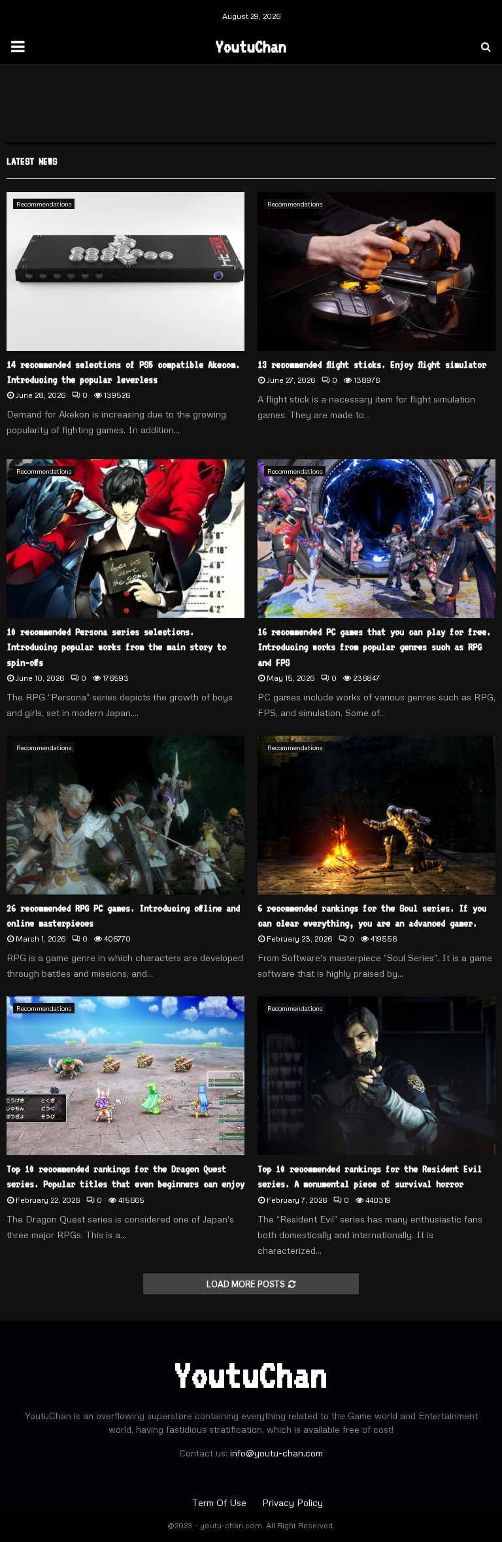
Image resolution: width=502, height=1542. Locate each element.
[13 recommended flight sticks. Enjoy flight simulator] (376, 271)
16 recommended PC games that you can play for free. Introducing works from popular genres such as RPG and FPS (374, 647)
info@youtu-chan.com (276, 1452)
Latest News (32, 161)
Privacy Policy (292, 1502)
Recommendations (43, 204)
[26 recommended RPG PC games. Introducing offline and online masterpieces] (125, 815)
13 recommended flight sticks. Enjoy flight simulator (372, 364)
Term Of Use (220, 1502)
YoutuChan (251, 46)
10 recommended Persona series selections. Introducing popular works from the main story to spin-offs (116, 647)
